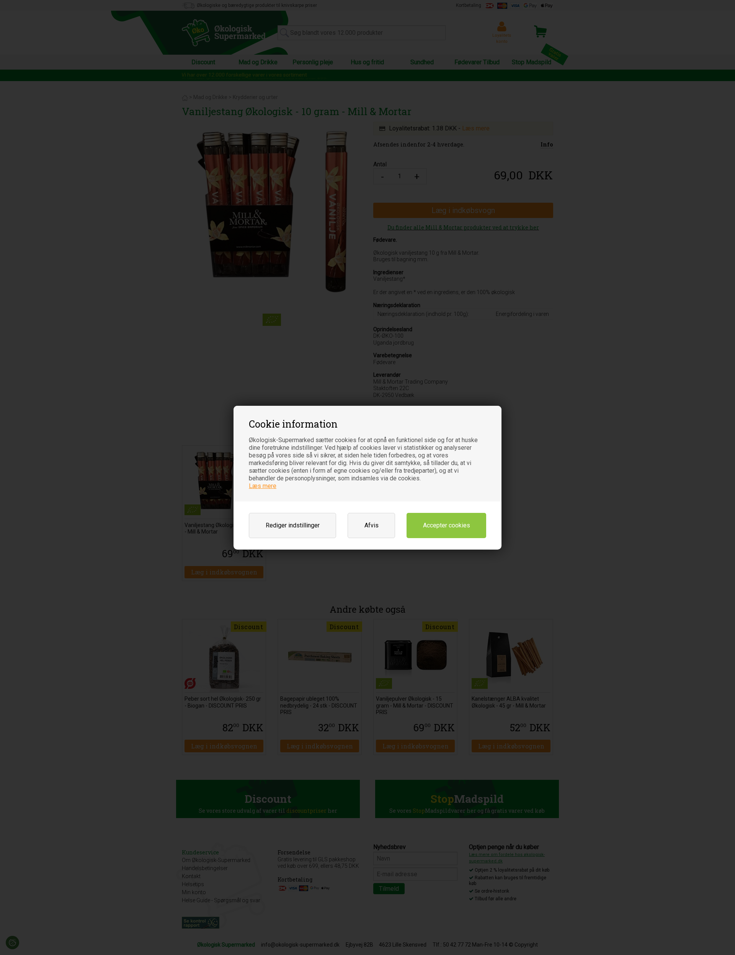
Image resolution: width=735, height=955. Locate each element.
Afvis (371, 525)
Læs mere (262, 486)
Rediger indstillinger (293, 525)
